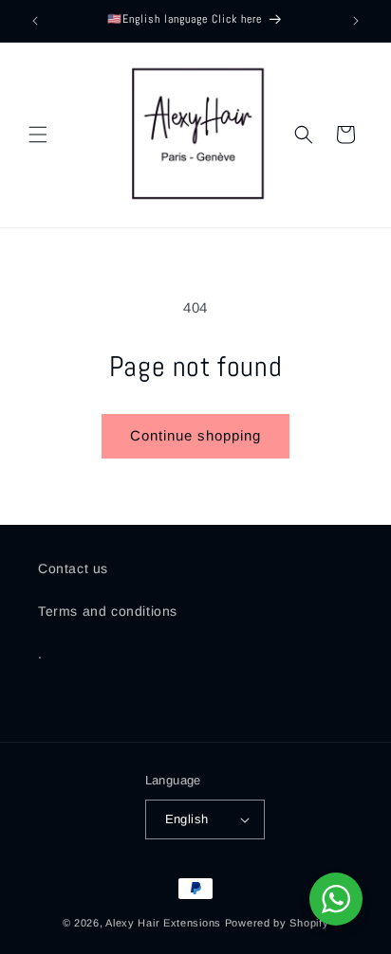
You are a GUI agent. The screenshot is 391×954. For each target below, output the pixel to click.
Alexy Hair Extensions (163, 922)
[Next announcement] (356, 21)
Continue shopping (195, 435)
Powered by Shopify (277, 922)
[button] (38, 134)
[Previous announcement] (35, 21)
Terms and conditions (107, 611)
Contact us (73, 568)
